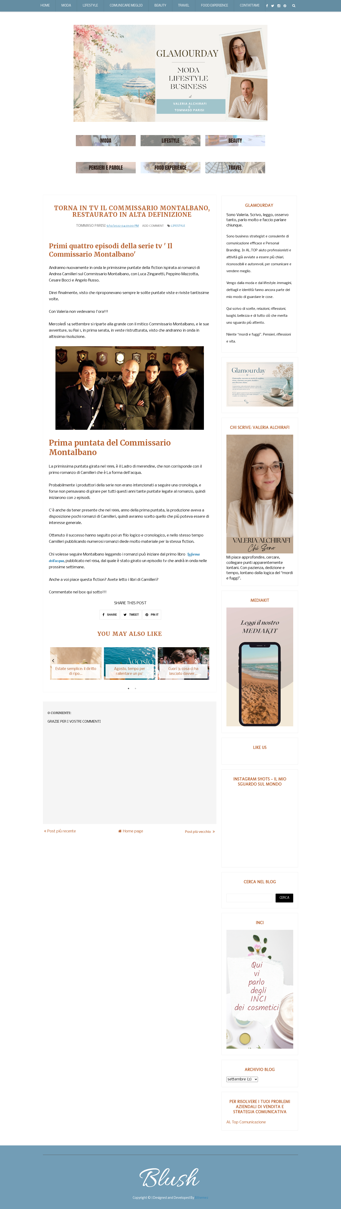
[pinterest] (284, 6)
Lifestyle (90, 5)
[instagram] (278, 6)
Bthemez (201, 1198)
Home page (133, 831)
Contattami (249, 5)
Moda (66, 5)
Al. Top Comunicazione (246, 1122)
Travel (183, 5)
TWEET (134, 614)
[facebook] (267, 6)
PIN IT (154, 614)
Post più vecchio (198, 831)
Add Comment (153, 225)
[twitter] (272, 6)
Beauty (160, 5)
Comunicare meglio (126, 5)
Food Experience (214, 5)
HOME (45, 5)
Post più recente (61, 831)
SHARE (111, 614)
